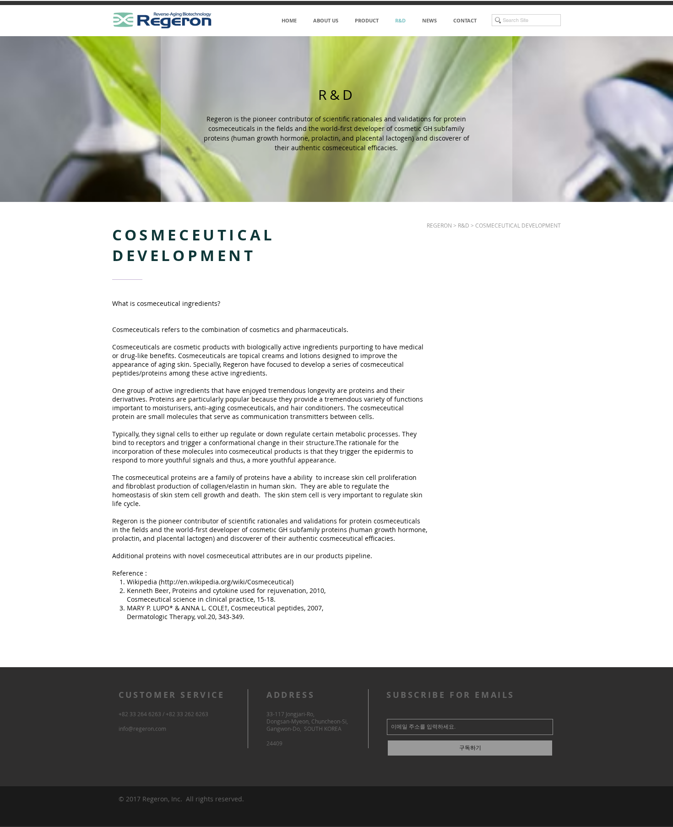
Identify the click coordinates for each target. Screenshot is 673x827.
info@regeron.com (142, 728)
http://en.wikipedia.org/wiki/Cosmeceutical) (227, 581)
